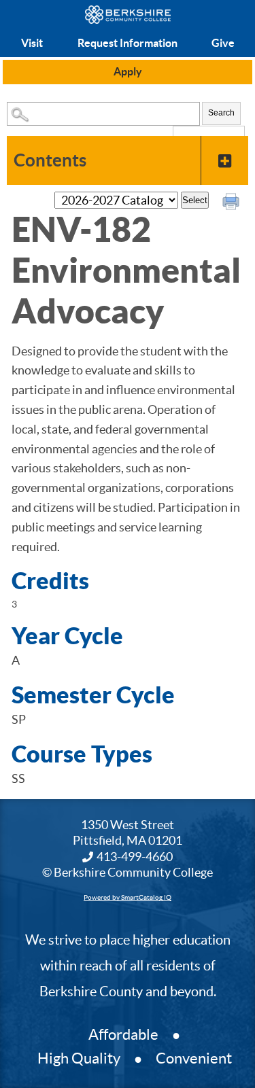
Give (223, 43)
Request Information (127, 43)
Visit (32, 43)
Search (221, 113)
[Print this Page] (232, 203)
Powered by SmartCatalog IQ (127, 897)
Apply (128, 71)
